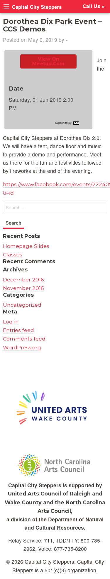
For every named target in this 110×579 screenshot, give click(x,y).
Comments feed (24, 339)
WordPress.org (22, 347)
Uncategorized (22, 305)
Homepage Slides (26, 246)
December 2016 (23, 279)
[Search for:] (55, 207)
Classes (12, 254)
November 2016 (23, 288)
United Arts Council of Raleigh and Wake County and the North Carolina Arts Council (55, 502)
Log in (11, 321)
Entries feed (18, 330)
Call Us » (93, 6)
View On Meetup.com (48, 61)
